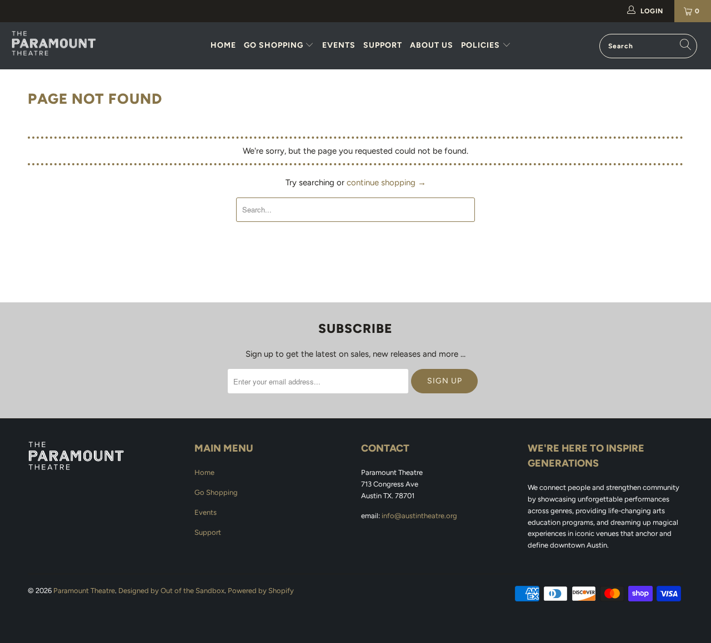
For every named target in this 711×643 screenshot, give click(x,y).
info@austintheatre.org (419, 516)
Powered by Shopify (261, 590)
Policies (481, 45)
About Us (431, 45)
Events (339, 45)
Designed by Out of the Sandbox (171, 590)
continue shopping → (386, 183)
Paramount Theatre (84, 590)
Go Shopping (275, 45)
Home (223, 45)
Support (382, 45)
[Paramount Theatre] (62, 43)
